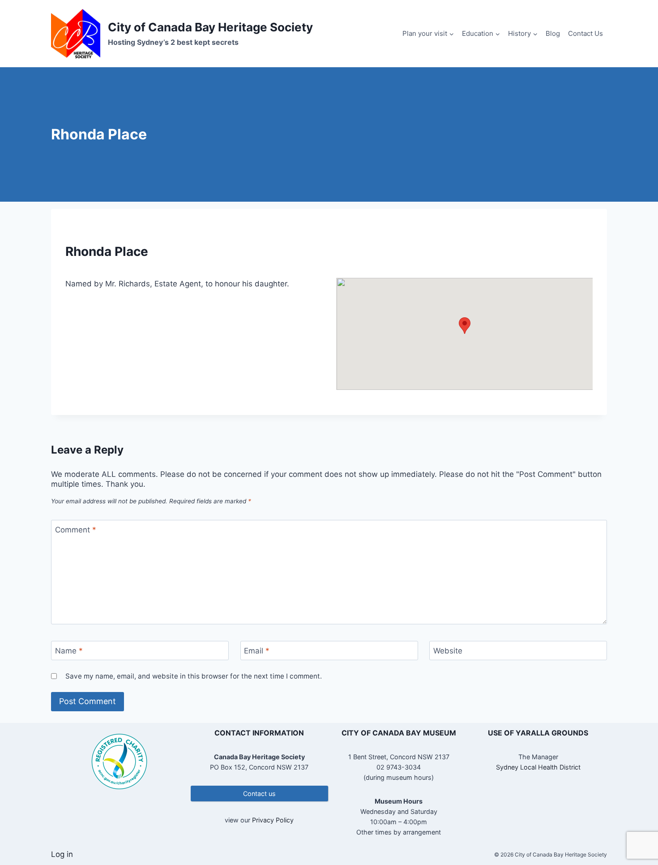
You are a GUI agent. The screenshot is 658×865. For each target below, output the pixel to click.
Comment (75, 529)
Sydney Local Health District (538, 767)
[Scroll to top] (635, 829)
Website (447, 650)
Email (256, 650)
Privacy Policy (273, 820)
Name (69, 650)
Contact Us (585, 33)
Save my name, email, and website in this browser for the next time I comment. (193, 676)
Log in (62, 854)
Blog (553, 33)
